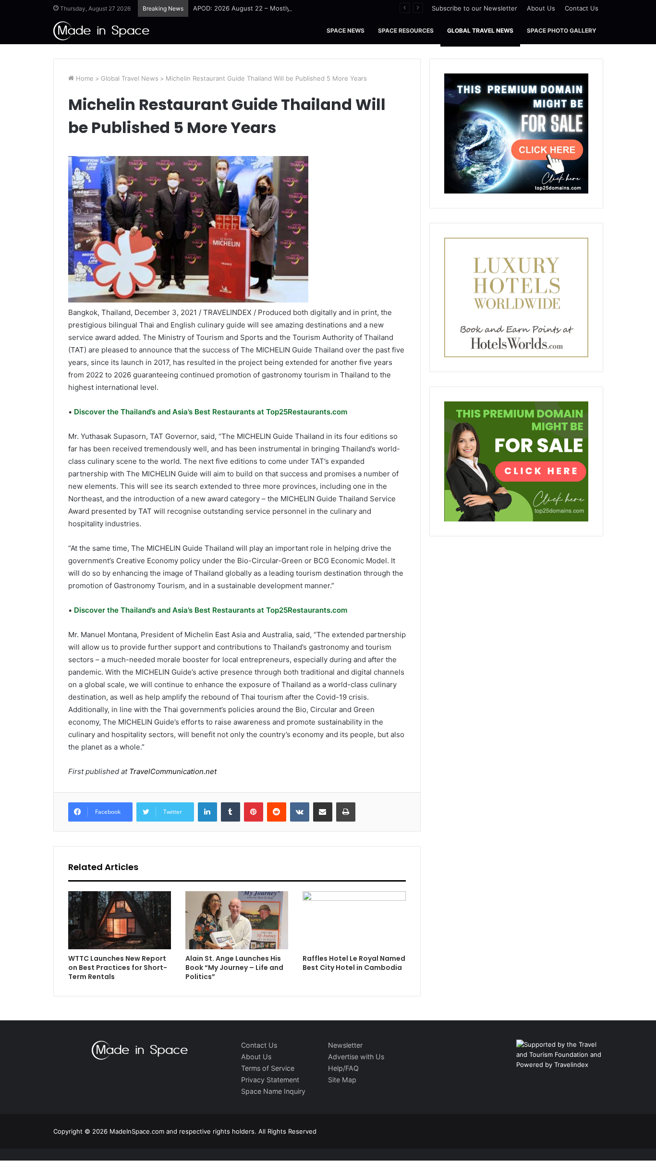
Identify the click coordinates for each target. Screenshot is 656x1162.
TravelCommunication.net (172, 771)
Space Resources (406, 30)
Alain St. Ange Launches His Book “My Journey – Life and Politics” (234, 967)
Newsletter (345, 1045)
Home (84, 78)
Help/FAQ (343, 1068)
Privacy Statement (270, 1080)
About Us (541, 8)
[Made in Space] (101, 30)
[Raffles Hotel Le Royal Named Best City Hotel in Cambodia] (354, 920)
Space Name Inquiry (273, 1091)
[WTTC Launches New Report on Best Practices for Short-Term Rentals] (119, 920)
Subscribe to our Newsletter (474, 8)
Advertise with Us (356, 1057)
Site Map (342, 1080)
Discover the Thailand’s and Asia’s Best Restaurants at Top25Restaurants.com (209, 411)
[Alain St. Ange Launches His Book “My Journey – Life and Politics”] (236, 920)
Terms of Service (267, 1068)
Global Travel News (480, 30)
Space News (345, 30)
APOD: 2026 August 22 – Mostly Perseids (255, 8)
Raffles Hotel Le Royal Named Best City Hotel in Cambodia (354, 963)
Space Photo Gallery (561, 30)
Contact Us (581, 8)
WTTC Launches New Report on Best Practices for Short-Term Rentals (117, 967)
